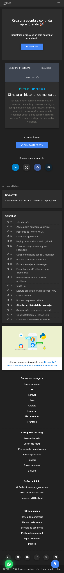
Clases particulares (32, 522)
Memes (32, 543)
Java (32, 400)
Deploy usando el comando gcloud (34, 241)
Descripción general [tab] (19, 68)
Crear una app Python (27, 236)
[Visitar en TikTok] (37, 557)
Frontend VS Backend (32, 498)
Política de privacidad (32, 533)
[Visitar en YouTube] (27, 557)
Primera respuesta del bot (29, 300)
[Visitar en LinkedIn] (8, 557)
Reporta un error (32, 538)
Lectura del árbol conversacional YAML (36, 290)
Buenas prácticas (32, 454)
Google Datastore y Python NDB (32, 315)
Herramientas (32, 416)
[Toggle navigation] (59, 3)
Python (25, 88)
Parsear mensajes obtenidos (31, 259)
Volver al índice (11, 186)
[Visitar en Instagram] (46, 557)
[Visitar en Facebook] (18, 557)
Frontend (32, 422)
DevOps (32, 470)
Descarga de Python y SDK (29, 231)
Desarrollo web (32, 438)
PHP (32, 389)
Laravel (32, 394)
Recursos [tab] (46, 68)
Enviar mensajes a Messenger (31, 264)
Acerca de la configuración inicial (33, 227)
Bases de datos (32, 384)
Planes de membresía (32, 517)
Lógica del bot (23, 295)
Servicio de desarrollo (32, 527)
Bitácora (32, 460)
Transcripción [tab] (32, 77)
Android (32, 405)
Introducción (22, 222)
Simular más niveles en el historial (33, 310)
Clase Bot (21, 286)
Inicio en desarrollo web (32, 492)
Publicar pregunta (33, 145)
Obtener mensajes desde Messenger (35, 254)
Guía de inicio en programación (32, 487)
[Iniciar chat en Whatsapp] (9, 564)
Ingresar (33, 47)
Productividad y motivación (32, 449)
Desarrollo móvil (32, 443)
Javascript (32, 411)
